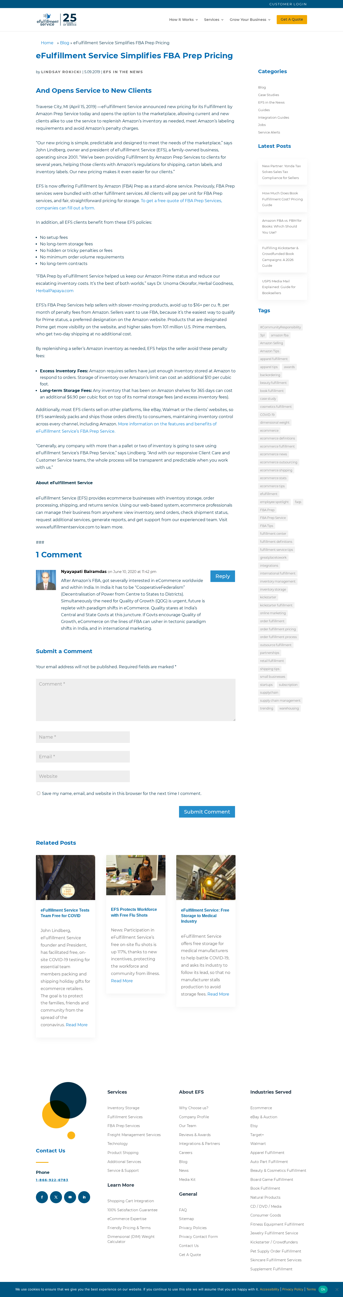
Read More (77, 1024)
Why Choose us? (193, 1108)
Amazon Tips (269, 351)
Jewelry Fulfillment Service (274, 1233)
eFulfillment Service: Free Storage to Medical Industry (205, 916)
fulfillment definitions (276, 542)
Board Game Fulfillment (271, 1179)
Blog (64, 42)
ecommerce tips (272, 486)
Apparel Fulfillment (267, 1152)
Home (47, 42)
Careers (185, 1152)
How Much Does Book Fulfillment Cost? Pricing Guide (282, 199)
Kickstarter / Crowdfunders (274, 1242)
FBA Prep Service (273, 518)
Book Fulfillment (265, 1188)
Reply (222, 576)
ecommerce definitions (277, 438)
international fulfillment (278, 573)
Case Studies (268, 95)
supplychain (269, 692)
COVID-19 (267, 415)
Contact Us (189, 1245)
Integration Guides (273, 117)
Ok (323, 1289)
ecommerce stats (273, 478)
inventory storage (273, 589)
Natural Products (265, 1197)
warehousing (289, 708)
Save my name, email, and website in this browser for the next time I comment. (121, 793)
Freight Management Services (134, 1135)
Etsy (254, 1126)
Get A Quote (292, 19)
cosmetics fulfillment (276, 407)
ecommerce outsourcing (278, 462)
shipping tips (269, 669)
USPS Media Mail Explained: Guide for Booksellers (279, 287)
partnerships (269, 653)
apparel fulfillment (274, 359)
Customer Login (288, 4)
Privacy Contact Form (198, 1236)
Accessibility (269, 1289)
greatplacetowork (273, 557)
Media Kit (187, 1179)
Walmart (258, 1143)
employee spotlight (274, 502)
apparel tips (269, 367)
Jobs (262, 125)
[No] (336, 1289)
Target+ (257, 1135)
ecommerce (269, 430)
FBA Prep (267, 510)
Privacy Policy (292, 1289)
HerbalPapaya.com (55, 290)
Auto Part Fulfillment (269, 1161)
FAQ (183, 1210)
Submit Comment (207, 812)
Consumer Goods (265, 1215)
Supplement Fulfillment (271, 1269)
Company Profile (194, 1117)
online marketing (273, 613)
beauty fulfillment (273, 383)
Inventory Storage (123, 1108)
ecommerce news (273, 454)
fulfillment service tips (276, 550)
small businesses (272, 677)
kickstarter (268, 597)
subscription (288, 685)
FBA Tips (266, 526)
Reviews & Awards (195, 1135)
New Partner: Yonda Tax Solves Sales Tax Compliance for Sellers (281, 172)
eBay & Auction (263, 1117)
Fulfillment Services (125, 1117)
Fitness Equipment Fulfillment (277, 1224)
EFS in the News (123, 72)
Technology (117, 1143)
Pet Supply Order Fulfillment (275, 1251)
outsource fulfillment (276, 645)
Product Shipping (123, 1152)
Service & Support (123, 1170)
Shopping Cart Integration (130, 1201)
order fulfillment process (278, 637)
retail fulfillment (272, 661)
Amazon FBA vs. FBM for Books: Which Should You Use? (282, 226)
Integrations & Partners (199, 1143)
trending (266, 708)
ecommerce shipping (276, 470)
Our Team (187, 1126)
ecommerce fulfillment (277, 446)
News (184, 1170)
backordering (270, 375)
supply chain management (280, 700)
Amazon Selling (271, 343)
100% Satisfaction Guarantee (132, 1210)
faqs (298, 502)
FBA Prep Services (123, 1126)
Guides (264, 110)
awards (289, 367)
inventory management (278, 581)
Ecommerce (261, 1108)
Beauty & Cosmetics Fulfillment (278, 1170)
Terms (311, 1289)
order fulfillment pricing (278, 629)
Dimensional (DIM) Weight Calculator (131, 1239)
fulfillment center (273, 533)
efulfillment (268, 494)
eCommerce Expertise (126, 1219)
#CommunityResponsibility (280, 327)
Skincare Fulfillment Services (276, 1260)
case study (268, 398)
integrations (269, 565)
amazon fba (280, 335)
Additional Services (124, 1161)
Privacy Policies (193, 1228)
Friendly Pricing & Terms (129, 1228)
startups (266, 685)
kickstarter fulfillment (276, 605)
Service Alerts (269, 132)
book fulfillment (272, 391)
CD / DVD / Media (265, 1206)
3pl (262, 335)
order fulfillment (272, 621)
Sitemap (186, 1219)
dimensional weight (275, 422)
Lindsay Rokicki (61, 72)
